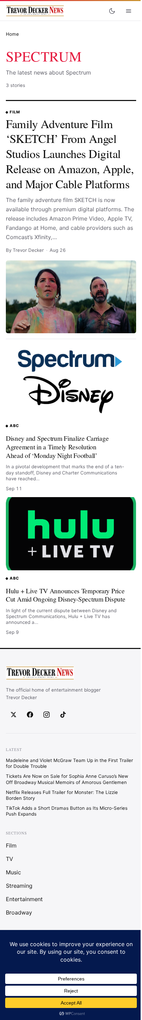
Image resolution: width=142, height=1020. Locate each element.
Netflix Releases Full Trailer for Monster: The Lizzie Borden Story (62, 794)
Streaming (19, 885)
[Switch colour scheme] (112, 11)
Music (13, 872)
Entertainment (24, 899)
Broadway (19, 912)
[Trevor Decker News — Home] (35, 11)
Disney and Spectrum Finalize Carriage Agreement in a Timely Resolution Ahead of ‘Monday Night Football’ (57, 447)
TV (9, 858)
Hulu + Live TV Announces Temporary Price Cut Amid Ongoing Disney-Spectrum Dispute (65, 595)
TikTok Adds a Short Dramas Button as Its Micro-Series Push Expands (67, 810)
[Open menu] (128, 11)
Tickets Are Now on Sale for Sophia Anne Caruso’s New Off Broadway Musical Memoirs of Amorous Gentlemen (67, 779)
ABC (14, 425)
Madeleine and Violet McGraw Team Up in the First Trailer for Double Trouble (69, 763)
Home (12, 34)
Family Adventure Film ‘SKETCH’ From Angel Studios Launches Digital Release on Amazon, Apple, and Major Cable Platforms (70, 154)
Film (15, 112)
